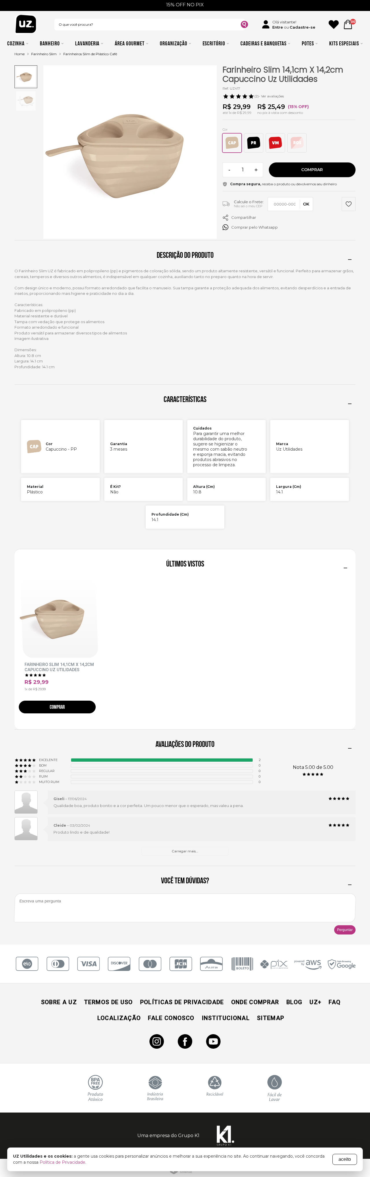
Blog (294, 1002)
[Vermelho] (275, 143)
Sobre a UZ (59, 1002)
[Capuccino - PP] (232, 143)
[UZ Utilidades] (26, 24)
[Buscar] (244, 25)
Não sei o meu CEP (248, 206)
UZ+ (315, 1002)
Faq (335, 1002)
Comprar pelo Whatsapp (254, 227)
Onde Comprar (255, 1002)
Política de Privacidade (62, 1162)
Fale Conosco (171, 1018)
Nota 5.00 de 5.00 (313, 767)
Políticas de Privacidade (182, 1002)
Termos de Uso (108, 1002)
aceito (344, 1159)
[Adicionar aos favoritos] (348, 204)
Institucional (226, 1018)
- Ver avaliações (269, 96)
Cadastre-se (302, 27)
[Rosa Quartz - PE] (297, 143)
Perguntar (345, 930)
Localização (119, 1018)
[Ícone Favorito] (334, 24)
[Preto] (253, 143)
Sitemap (270, 1018)
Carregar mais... (185, 851)
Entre (277, 27)
